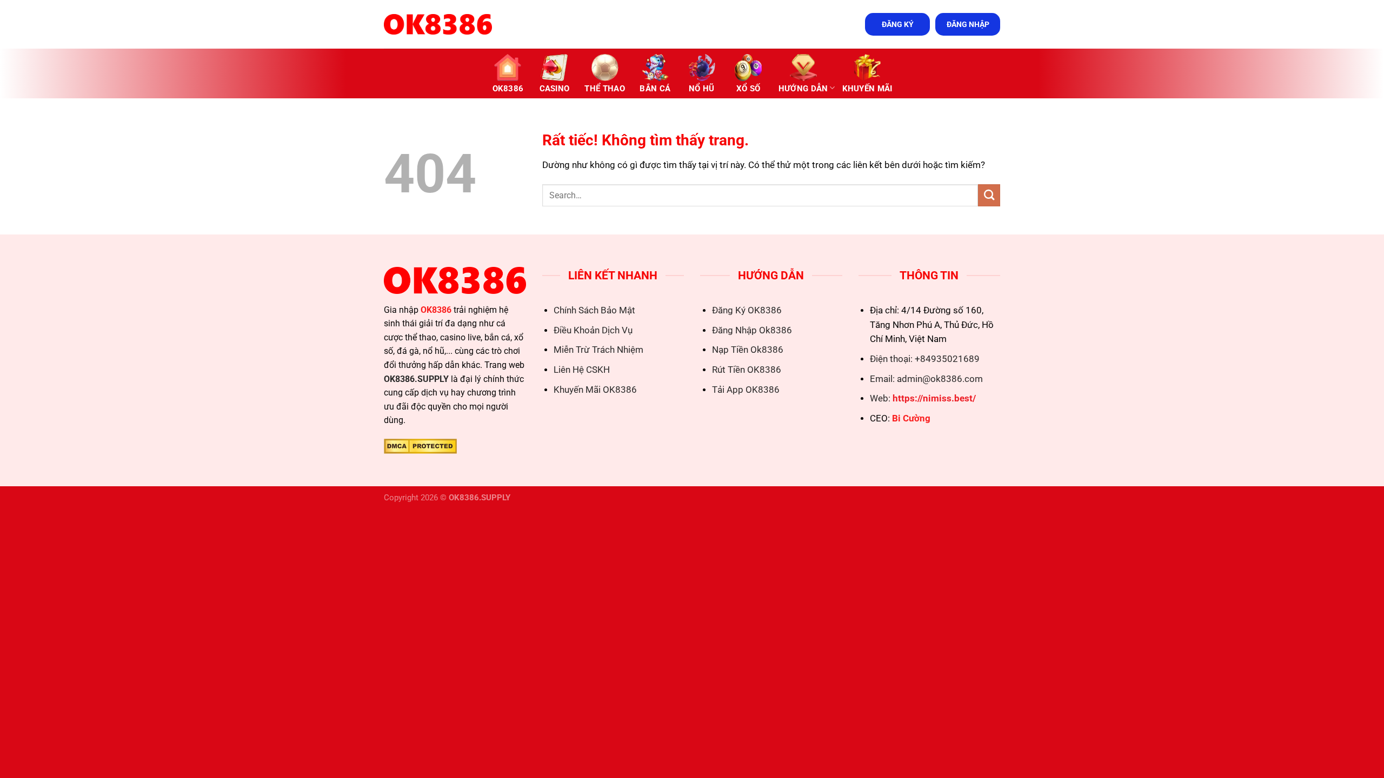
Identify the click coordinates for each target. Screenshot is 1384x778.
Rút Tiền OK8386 (746, 370)
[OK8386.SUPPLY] (438, 24)
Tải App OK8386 (746, 390)
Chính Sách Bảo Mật (594, 310)
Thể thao (604, 88)
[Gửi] (989, 195)
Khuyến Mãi (867, 88)
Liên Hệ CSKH (582, 370)
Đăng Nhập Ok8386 (752, 330)
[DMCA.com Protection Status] (420, 445)
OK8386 (508, 88)
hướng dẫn (803, 88)
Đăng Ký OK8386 (747, 310)
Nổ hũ (702, 88)
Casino (555, 88)
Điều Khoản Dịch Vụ (593, 330)
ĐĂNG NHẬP (968, 24)
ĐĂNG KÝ (898, 24)
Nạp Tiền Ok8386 (747, 350)
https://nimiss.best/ (934, 398)
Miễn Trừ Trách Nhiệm (598, 350)
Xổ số (748, 88)
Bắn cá (655, 88)
